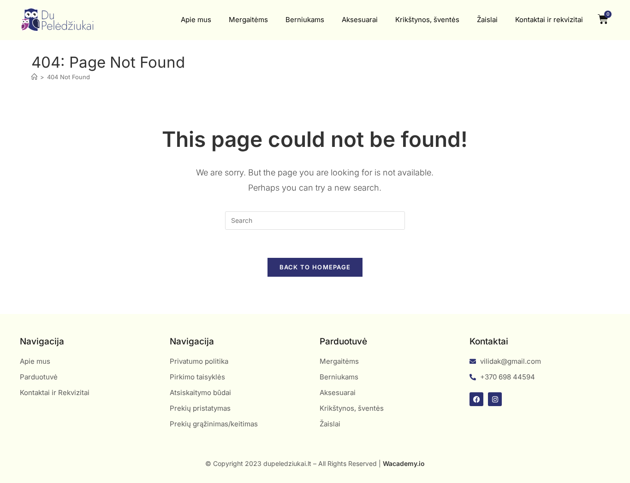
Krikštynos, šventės (427, 19)
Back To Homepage (315, 267)
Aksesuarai (360, 19)
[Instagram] (495, 399)
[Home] (34, 77)
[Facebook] (476, 399)
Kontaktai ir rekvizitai (549, 19)
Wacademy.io (404, 463)
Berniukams (304, 19)
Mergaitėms (248, 19)
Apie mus (196, 19)
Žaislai (487, 19)
